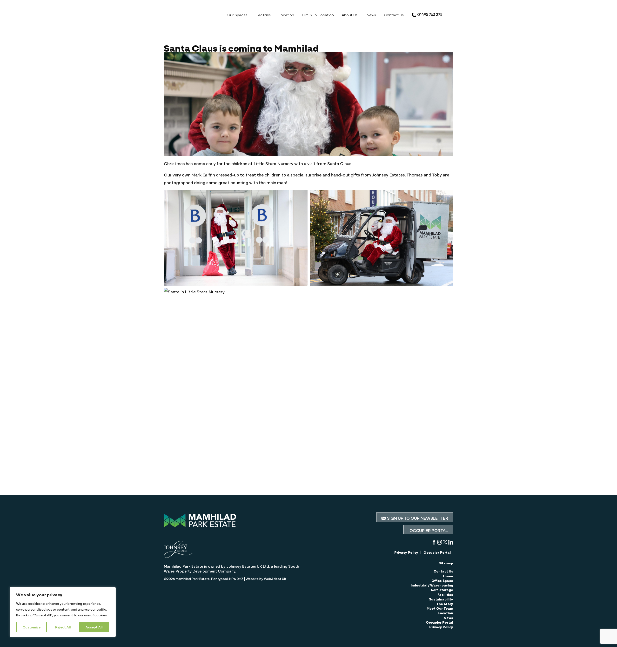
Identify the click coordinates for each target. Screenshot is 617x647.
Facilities (263, 14)
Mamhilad (193, 14)
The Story (444, 603)
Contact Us (394, 14)
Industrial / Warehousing (432, 585)
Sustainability (441, 599)
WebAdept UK (275, 578)
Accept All (94, 627)
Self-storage (442, 589)
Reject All (63, 627)
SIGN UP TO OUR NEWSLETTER (417, 518)
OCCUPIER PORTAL (428, 530)
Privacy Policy (406, 552)
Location (286, 14)
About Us (349, 14)
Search (450, 14)
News (371, 14)
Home (448, 576)
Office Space (442, 580)
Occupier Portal (437, 552)
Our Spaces (237, 14)
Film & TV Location (318, 14)
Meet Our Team (440, 608)
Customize (31, 627)
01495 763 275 (429, 14)
